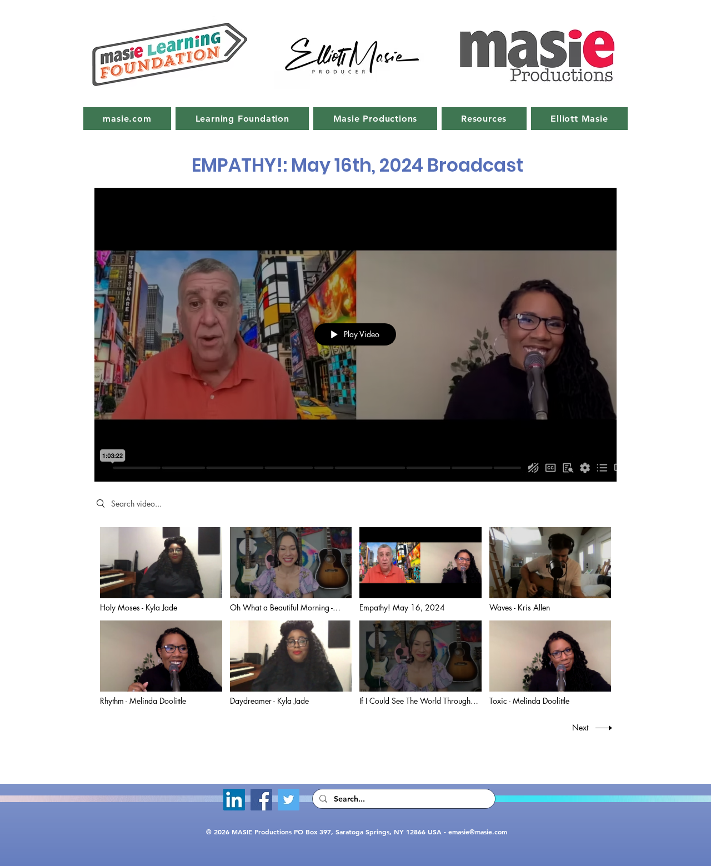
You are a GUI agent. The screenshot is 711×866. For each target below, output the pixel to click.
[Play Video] (161, 569)
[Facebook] (261, 799)
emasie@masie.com (477, 831)
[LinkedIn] (234, 799)
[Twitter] (288, 799)
